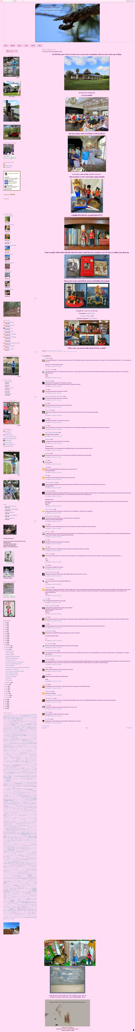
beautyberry (34, 727)
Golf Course (27, 792)
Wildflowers (19, 907)
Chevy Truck (12, 753)
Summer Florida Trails (28, 885)
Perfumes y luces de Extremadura (12, 343)
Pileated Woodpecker (20, 851)
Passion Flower (21, 847)
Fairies (4, 776)
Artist (7, 724)
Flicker (34, 779)
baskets (13, 727)
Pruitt (4, 856)
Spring (5, 882)
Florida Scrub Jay (30, 782)
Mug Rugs (12, 836)
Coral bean (31, 758)
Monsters (27, 832)
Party (16, 847)
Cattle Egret (14, 750)
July (7, 686)
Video (19, 899)
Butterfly (35, 743)
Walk (12, 901)
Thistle (29, 891)
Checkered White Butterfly (27, 751)
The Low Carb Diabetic (10, 345)
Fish (10, 779)
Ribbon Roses (18, 867)
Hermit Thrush (27, 803)
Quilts (8, 858)
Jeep (36, 814)
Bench (36, 728)
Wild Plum (33, 906)
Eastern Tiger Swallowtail (25, 773)
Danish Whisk (28, 764)
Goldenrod (10, 792)
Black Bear (9, 731)
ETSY (29, 775)
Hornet (18, 807)
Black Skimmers (14, 732)
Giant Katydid (13, 789)
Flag (22, 779)
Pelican (35, 847)
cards (10, 749)
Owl (17, 844)
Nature (5, 837)
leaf (30, 821)
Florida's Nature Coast (32, 783)
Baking (13, 725)
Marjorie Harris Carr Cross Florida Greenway (16, 829)
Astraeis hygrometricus (19, 724)
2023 (6, 627)
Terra (46, 546)
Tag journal (27, 889)
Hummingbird (29, 810)
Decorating (16, 765)
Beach (18, 727)
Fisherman (13, 779)
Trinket (12, 895)
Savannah (5, 874)
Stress (4, 885)
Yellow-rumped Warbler (15, 917)
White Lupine (32, 903)
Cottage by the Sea (9, 388)
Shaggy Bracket (6, 877)
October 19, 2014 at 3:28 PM (53, 513)
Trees (30, 893)
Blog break (11, 735)
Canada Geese (11, 746)
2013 (6, 699)
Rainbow (28, 858)
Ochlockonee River (13, 841)
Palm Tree (24, 845)
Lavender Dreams (8, 328)
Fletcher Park (29, 779)
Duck (31, 769)
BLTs (28, 735)
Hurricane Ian (28, 811)
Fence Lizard (30, 777)
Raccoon (23, 858)
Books (47, 351)
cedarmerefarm (48, 691)
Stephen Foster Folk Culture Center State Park (14, 884)
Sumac (12, 885)
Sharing (26, 877)
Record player (31, 859)
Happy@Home (48, 381)
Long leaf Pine (14, 825)
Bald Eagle (23, 725)
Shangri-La (19, 877)
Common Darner (6, 757)
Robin (33, 869)
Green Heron (23, 797)
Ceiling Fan (34, 750)
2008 (6, 708)
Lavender (14, 821)
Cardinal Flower (6, 749)
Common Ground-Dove (15, 757)
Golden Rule (5, 792)
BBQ (16, 727)
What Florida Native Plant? (10, 438)
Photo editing (34, 848)
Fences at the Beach (10, 665)
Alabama (33, 716)
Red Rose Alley (48, 553)
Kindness (25, 818)
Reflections (14, 866)
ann (46, 624)
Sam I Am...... (48, 531)
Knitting (24, 819)
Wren (26, 913)
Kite (11, 819)
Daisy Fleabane (6, 764)
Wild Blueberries (15, 906)
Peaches (32, 847)
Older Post (129, 727)
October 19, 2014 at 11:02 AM (53, 422)
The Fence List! (9, 680)
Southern (35, 880)
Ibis (27, 812)
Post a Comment (45, 725)
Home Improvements (28, 806)
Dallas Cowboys (16, 764)
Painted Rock (9, 845)
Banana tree (34, 725)
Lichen (15, 822)
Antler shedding (29, 721)
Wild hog (23, 906)
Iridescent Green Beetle (26, 814)
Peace (29, 847)
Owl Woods (21, 844)
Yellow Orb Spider (26, 914)
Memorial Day (9, 830)
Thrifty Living (6, 892)
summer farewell (21, 885)
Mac (26, 826)
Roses (27, 870)
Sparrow (16, 881)
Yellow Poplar (31, 914)
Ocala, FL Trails (8, 442)
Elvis (11, 775)
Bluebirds (29, 739)
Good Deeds (32, 792)
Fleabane (24, 779)
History (30, 804)
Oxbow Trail (26, 844)
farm (26, 776)
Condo (13, 758)
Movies (65, 351)
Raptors (14, 859)
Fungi (17, 788)
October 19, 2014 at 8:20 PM (53, 613)
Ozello (30, 844)
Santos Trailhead (34, 873)
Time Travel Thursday (26, 892)
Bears (23, 727)
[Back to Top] (134, 1030)
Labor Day (32, 819)
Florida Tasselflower (11, 783)
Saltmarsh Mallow (13, 873)
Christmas (8, 754)
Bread (4, 742)
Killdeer (22, 818)
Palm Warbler (29, 845)
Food (14, 785)
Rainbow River (34, 858)
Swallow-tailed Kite (20, 888)
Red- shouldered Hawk (23, 862)
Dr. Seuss (23, 769)
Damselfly (21, 764)
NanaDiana (47, 358)
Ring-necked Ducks (9, 869)
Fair (36, 775)
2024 (6, 625)
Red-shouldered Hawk (30, 863)
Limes (36, 822)
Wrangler (20, 913)
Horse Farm (5, 808)
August (7, 684)
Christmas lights (21, 754)
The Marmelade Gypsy (10, 325)
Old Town (33, 841)
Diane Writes (48, 719)
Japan (33, 814)
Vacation (5, 897)
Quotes (17, 858)
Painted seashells (16, 845)
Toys (36, 892)
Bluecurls (32, 739)
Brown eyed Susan (18, 742)
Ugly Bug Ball (29, 896)
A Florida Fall (9, 678)
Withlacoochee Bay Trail (22, 909)
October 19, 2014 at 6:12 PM (53, 569)
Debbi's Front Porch (9, 262)
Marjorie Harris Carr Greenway (31, 829)
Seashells (19, 875)
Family (16, 776)
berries (4, 729)
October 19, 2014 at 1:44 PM (53, 464)
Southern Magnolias (7, 881)
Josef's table (28, 815)
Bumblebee (12, 743)
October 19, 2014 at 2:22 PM (53, 479)
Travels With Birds (9, 331)
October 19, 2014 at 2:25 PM (53, 487)
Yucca (22, 917)
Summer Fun (34, 885)
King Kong (35, 818)
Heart (21, 803)
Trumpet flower (16, 895)
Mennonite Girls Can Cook (10, 506)
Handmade (35, 800)
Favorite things (7, 777)
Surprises (7, 888)
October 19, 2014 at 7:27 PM (53, 602)
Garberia (22, 788)
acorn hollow (48, 579)
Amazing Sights (10, 718)
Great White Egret (26, 796)
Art (31, 723)
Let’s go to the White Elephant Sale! (13, 663)
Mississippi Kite (6, 832)
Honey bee (8, 807)
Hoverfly (22, 810)
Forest (20, 785)
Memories (15, 830)
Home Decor (21, 806)
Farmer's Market (30, 776)
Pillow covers (27, 851)
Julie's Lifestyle (48, 410)
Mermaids (25, 830)
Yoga (20, 917)
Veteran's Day (11, 899)
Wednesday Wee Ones (27, 902)
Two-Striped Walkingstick (22, 896)
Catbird (35, 749)
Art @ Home (7, 390)
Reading (23, 859)
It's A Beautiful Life (9, 289)
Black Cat (13, 731)
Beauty (29, 727)
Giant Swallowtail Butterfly (20, 789)
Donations (29, 768)
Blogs (25, 735)
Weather (16, 902)
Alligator (9, 717)
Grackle (21, 793)
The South (26, 891)
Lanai (35, 819)
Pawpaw (26, 847)
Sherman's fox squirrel (8, 878)
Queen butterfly (25, 856)
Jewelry (5, 815)
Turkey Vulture (9, 896)
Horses (14, 808)
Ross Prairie (31, 870)
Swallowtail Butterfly (28, 888)
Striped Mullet (8, 885)
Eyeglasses (33, 775)
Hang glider (5, 801)
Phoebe (29, 848)
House (33, 808)
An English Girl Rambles (10, 334)
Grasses (35, 793)
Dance (24, 764)
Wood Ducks (31, 910)
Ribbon (15, 867)
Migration (31, 830)
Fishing (19, 779)
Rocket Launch (10, 870)
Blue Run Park (14, 738)
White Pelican (9, 905)
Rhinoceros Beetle (10, 867)
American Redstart (33, 720)
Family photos (21, 776)
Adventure (24, 716)
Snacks (23, 880)
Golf (16, 792)
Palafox (20, 845)
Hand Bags (30, 800)
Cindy (46, 617)
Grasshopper (6, 795)
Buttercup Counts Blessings (11, 515)
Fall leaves (13, 776)
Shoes (14, 878)
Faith (7, 776)
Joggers (8, 815)
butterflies (30, 743)
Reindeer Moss (20, 866)
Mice (28, 830)
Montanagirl (47, 439)
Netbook (24, 837)
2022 (6, 629)
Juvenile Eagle (19, 817)
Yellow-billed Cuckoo (30, 916)
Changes (14, 751)
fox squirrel (19, 786)
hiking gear (10, 804)
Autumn (25, 724)
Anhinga (21, 721)
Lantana (10, 821)
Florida (54, 351)
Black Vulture (29, 732)
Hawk (4, 803)
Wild (6, 906)
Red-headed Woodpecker (19, 863)
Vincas (24, 899)
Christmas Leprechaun (14, 754)
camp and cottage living (50, 482)
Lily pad (22, 822)
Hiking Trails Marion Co (10, 444)
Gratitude (10, 795)
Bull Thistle (7, 743)
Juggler (35, 815)
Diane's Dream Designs (11, 766)
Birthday (25, 729)
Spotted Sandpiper (33, 881)
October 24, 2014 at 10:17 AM (53, 709)
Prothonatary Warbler (28, 855)
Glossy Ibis (35, 789)
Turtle (13, 896)
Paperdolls (9, 847)
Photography (11, 849)
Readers (20, 859)
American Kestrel (16, 720)
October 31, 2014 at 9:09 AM (53, 722)
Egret (4, 775)
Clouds (10, 755)
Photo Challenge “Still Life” (12, 673)
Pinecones (9, 852)
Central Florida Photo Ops (10, 436)
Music (35, 836)
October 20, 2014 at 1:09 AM (53, 647)
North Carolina (33, 837)
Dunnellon (24, 771)
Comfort (19, 755)
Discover (33, 766)
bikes (8, 729)
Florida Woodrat (25, 783)
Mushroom (26, 836)
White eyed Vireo (21, 903)
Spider (19, 881)
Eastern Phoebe (17, 773)
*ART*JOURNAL (8, 393)
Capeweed (25, 747)
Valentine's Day (11, 897)
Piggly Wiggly (13, 851)
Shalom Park (15, 877)
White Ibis (27, 903)
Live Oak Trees (26, 823)
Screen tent (35, 874)
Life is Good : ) (8, 340)
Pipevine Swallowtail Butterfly (26, 852)
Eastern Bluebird (10, 772)
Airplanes (30, 716)
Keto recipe (18, 818)
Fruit (11, 788)
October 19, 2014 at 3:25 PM (53, 506)
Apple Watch (34, 721)
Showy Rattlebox (30, 878)
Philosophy (22, 848)
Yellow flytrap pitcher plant (10, 914)
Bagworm (5, 725)
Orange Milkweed (25, 843)
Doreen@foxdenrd (49, 631)
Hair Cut (15, 799)
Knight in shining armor (17, 819)
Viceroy (16, 899)
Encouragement (15, 775)
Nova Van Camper (18, 840)
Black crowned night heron (21, 731)
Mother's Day (6, 834)
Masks (4, 830)
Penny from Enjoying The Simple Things (54, 396)
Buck (34, 742)
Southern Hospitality (9, 512)
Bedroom (5, 728)
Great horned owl (6, 796)
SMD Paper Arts (8, 382)
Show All (35, 298)
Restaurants (34, 866)
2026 (6, 622)
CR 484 (4, 761)
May (7, 689)
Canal (15, 746)
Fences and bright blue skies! (12, 674)
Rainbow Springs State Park (8, 859)
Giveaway (29, 789)
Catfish (9, 750)
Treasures (17, 893)
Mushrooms (31, 836)
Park (13, 847)
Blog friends (20, 735)
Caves (18, 750)
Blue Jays (23, 736)
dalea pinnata (11, 764)
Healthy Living (17, 803)
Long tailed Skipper (22, 825)
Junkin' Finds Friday (12, 817)
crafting (12, 761)
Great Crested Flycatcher (31, 795)
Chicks (18, 753)
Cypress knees (22, 762)
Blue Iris (15, 736)
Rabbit (20, 858)
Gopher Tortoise (16, 793)
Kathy (46, 425)
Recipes (27, 859)
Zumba (12, 918)
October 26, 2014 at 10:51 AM (53, 715)
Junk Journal (6, 817)
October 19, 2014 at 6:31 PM (53, 575)
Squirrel (27, 882)
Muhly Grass (17, 836)
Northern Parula (11, 840)
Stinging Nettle (24, 884)
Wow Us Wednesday (14, 913)
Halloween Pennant (28, 799)
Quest (30, 856)
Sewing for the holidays (11, 676)
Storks (31, 884)
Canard (24, 746)
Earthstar (5, 772)
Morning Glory (10, 833)
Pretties (19, 855)
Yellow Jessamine (18, 914)
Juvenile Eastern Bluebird (26, 817)
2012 (6, 701)
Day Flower (33, 764)
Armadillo (24, 723)
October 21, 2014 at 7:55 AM (53, 688)
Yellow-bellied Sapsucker (22, 916)
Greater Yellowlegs (33, 796)
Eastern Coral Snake (19, 772)
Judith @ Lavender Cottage (51, 516)
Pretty (23, 855)
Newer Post (44, 727)
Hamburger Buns (25, 800)
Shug (46, 540)
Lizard (31, 823)
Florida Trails (8, 431)
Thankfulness (11, 891)
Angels (18, 721)
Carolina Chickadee (15, 749)
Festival (7, 779)
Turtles (15, 896)
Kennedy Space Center (9, 818)
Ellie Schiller (8, 775)
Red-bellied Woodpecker (8, 863)
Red (7, 860)
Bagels (33, 724)
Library (11, 822)
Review (4, 867)
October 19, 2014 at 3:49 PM (53, 528)
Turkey (4, 896)
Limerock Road (31, 822)
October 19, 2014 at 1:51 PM (53, 472)
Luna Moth (19, 826)
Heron (31, 803)
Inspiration (20, 814)
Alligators (13, 717)
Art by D (34, 723)
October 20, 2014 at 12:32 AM (53, 640)
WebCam (19, 902)
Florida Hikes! (8, 432)
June (7, 688)
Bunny (26, 743)
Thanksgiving (17, 891)
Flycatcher (10, 785)
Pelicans (4, 848)
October (8, 649)
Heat (22, 803)
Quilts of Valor (12, 858)
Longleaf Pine (34, 825)
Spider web (24, 881)
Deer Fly (22, 765)
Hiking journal (15, 804)
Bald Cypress (18, 725)
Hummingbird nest (8, 811)
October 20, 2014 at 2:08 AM (53, 656)
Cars (26, 749)
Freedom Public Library (28, 786)
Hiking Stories (26, 804)
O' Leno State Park (26, 840)
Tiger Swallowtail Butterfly (14, 892)
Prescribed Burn (11, 855)
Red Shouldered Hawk (13, 862)
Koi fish (27, 819)
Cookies (22, 758)
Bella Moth (24, 728)
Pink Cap (13, 852)
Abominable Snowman (17, 716)
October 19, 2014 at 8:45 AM (53, 366)
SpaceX (13, 881)
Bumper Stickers (18, 743)
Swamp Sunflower (13, 889)
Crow (14, 762)
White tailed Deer (20, 905)
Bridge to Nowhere (11, 742)
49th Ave (31, 714)
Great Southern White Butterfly (16, 796)
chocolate (29, 753)
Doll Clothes (16, 768)
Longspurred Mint (13, 826)
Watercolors (11, 902)
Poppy (46, 674)
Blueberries (11, 739)
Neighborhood (10, 837)
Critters (27, 761)
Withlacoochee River (12, 910)
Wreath (24, 913)
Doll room (19, 768)
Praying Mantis (6, 855)
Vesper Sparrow (6, 899)
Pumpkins (8, 856)
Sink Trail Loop (10, 880)
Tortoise (33, 892)
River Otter (15, 869)
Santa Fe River (27, 873)
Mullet (21, 836)
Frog (4, 788)
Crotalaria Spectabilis (9, 762)
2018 (6, 636)
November (8, 647)
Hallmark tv (19, 799)
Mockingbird (12, 832)
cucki (46, 460)
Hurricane (13, 811)
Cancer (27, 746)
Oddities (29, 841)
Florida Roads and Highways (12, 658)
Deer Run (30, 765)
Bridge (7, 742)
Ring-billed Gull (29, 867)
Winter (11, 909)
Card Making (31, 747)
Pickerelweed (25, 849)
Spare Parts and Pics (9, 348)
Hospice (18, 808)
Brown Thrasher (30, 742)
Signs (36, 878)
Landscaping (6, 821)
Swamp (7, 889)
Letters (8, 822)
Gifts (26, 789)
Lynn (46, 389)
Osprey (14, 844)
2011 (6, 703)
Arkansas (20, 723)
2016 (6, 640)
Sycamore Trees (21, 889)
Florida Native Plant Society (15, 782)
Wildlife (24, 907)
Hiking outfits (21, 804)
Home (87, 727)
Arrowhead (28, 723)
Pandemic (5, 847)
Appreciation (8, 723)
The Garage (22, 891)
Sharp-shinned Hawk (32, 877)
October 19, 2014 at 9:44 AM (53, 393)
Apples (4, 723)
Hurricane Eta (23, 811)
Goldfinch (13, 792)
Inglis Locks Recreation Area (13, 814)
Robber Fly (29, 869)
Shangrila (23, 877)
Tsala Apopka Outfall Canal (24, 895)
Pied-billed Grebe (6, 851)
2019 (6, 635)
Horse (25, 807)
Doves (12, 769)
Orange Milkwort (31, 843)
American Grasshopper (7, 720)
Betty (46, 475)
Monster (23, 832)
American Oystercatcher (25, 720)
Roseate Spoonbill (17, 870)
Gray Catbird (15, 795)
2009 (6, 706)
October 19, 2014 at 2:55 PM (53, 496)
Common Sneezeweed (24, 757)
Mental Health (20, 830)
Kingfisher (5, 819)
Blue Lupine (27, 736)
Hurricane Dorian (18, 811)
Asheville (13, 724)
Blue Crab (35, 735)
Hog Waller (35, 804)
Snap (46, 598)
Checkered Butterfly (19, 751)
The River (7, 233)
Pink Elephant (17, 852)
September (8, 682)
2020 (6, 633)
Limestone (5, 823)
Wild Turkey (9, 907)
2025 (6, 624)
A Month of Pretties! (10, 654)
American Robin (6, 721)
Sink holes (5, 880)
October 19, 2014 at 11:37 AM (53, 436)
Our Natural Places (9, 434)
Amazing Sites (19, 718)
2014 (6, 644)
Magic (32, 826)
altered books (19, 717)
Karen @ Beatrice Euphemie (51, 650)
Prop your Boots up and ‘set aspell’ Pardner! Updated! (17, 667)
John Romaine (15, 815)
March (7, 693)
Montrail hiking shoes (33, 832)
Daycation (8, 765)
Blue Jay (19, 736)
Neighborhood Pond (18, 837)
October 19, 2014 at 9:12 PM (53, 627)
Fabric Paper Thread (9, 224)
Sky (21, 880)
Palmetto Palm (34, 845)
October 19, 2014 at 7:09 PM (53, 595)
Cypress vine (34, 762)
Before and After (18, 728)
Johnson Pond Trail (22, 815)
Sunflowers (19, 886)
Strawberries (34, 884)
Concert (10, 758)
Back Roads (29, 724)
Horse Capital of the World (31, 807)
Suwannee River (12, 888)
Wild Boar (20, 906)
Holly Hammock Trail (11, 806)
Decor (11, 765)
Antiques (25, 721)
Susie (46, 418)
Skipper (19, 880)
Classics (31, 754)
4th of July (10, 716)
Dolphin (26, 768)
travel (14, 893)
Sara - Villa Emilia (49, 643)
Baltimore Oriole (29, 725)
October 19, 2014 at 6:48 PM (53, 584)
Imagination (5, 814)
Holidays (5, 806)
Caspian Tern (29, 749)
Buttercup (47, 712)
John (11, 815)
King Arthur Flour (30, 818)
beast (26, 727)
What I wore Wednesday (13, 903)
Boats (36, 739)
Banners (4, 727)
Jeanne (46, 565)
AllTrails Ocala (8, 440)
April (7, 691)
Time (21, 892)
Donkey (32, 768)
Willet (27, 907)
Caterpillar (5, 750)
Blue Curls (5, 736)
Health (12, 803)
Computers (5, 758)
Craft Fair (8, 761)
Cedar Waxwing (28, 750)
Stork (28, 884)
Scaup (20, 874)
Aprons (12, 723)
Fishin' (17, 779)
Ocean (8, 841)
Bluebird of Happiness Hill (22, 739)
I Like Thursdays (13, 812)
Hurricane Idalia (34, 811)
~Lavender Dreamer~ (8, 165)
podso (46, 524)
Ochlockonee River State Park (22, 841)
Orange (20, 843)
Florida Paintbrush (23, 782)
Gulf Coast (32, 797)
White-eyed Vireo (28, 905)
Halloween (23, 799)
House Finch (9, 810)
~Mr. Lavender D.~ (8, 167)
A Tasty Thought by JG (10, 518)
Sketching (15, 880)
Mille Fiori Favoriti (9, 254)
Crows (17, 762)
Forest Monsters (31, 785)
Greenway (28, 797)
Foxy (22, 786)
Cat (33, 749)
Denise (46, 705)
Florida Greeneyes (6, 782)
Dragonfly (28, 769)
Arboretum (16, 723)
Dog (10, 768)
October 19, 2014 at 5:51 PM (53, 562)
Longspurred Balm (6, 826)
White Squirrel (14, 905)
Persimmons (9, 848)
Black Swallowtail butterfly (22, 732)
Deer (20, 765)
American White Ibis (13, 721)
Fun (62, 351)
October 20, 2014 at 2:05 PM (53, 671)
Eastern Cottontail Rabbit (28, 772)
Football (16, 785)
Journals (32, 815)
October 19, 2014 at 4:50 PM (53, 543)
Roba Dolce (24, 869)
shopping (24, 878)
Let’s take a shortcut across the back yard (15, 662)
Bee (8, 728)
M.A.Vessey (23, 826)
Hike (33, 803)
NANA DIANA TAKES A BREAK (11, 509)
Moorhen (5, 833)
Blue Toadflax (30, 738)
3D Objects (26, 714)
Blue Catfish (31, 735)
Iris (31, 814)
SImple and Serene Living (51, 572)
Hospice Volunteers (24, 808)
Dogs (12, 768)
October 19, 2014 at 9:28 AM (53, 386)
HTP (25, 810)
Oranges (11, 844)
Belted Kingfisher (30, 728)
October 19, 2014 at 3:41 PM (53, 521)
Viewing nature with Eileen (11, 245)
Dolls (50, 351)
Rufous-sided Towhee (24, 871)
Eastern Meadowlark (10, 773)
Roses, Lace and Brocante (51, 605)
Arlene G (47, 667)
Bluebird (14, 739)
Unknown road (34, 896)
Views (22, 899)
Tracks (4, 893)
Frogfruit (6, 788)
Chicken (15, 753)
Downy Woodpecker (17, 769)
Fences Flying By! (9, 652)
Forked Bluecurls (13, 786)
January (8, 697)
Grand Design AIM (26, 793)
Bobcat (4, 740)
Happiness (15, 801)
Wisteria (15, 909)
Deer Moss (26, 765)
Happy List (25, 801)
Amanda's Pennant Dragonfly (27, 717)
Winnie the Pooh (6, 909)
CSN (19, 762)
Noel (27, 837)
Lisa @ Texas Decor (49, 509)
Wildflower (14, 907)
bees (11, 728)
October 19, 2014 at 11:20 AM (53, 429)
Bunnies (23, 743)
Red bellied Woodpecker (17, 860)
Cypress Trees (29, 762)
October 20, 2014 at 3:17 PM (53, 681)
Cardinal (35, 747)
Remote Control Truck (27, 866)
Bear (21, 727)
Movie (35, 834)
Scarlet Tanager (16, 874)
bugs (4, 743)
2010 (6, 705)
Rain (26, 858)
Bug (36, 742)
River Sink (20, 869)
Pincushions (32, 851)
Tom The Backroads (9, 322)
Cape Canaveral (20, 747)
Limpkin (9, 823)
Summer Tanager (6, 886)
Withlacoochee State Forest (22, 910)
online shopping (13, 843)
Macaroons (29, 826)
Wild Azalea (9, 906)
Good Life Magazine (9, 793)
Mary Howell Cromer (49, 698)
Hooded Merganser (13, 807)
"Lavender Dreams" (9, 215)
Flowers (5, 785)
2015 (6, 642)
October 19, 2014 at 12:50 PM (53, 450)
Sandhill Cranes (20, 873)
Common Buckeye (33, 755)
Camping (5, 746)
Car (27, 747)
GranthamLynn (48, 587)
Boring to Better (29, 740)
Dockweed (7, 768)
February (8, 695)
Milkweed (35, 830)
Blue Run (9, 738)
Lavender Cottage (19, 821)
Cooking (26, 758)
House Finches (14, 810)
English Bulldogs (25, 775)
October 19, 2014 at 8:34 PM (53, 620)
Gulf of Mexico (10, 799)
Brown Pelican (24, 742)
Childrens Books (23, 753)
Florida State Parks (9, 446)
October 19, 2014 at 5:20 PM (53, 550)
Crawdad (19, 761)
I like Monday (6, 812)
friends (58, 351)
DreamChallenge (48, 491)
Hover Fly (19, 810)
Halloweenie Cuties (10, 651)
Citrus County (27, 754)
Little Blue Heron (19, 823)
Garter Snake (27, 788)
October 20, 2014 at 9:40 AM (53, 664)
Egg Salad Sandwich (33, 773)
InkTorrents (7, 384)
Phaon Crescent (16, 848)
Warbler (19, 901)
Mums (23, 836)
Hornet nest (21, 807)
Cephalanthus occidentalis (8, 751)
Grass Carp (32, 793)
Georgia (8, 789)
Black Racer (9, 732)
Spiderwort (28, 881)
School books (24, 874)
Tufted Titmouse (33, 895)
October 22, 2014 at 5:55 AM (53, 702)
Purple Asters (13, 856)
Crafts (16, 761)
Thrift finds (70, 351)
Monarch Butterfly (18, 832)
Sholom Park (18, 878)
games (19, 788)
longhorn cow (28, 825)
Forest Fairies (24, 785)
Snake (26, 880)
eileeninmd (47, 453)
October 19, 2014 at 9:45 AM (53, 400)
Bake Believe (9, 725)
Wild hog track (28, 906)
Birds (21, 729)
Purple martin (18, 856)
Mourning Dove (31, 834)
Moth (36, 833)
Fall (9, 776)
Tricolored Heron (6, 895)
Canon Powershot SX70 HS (11, 747)
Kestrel (14, 818)
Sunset (23, 886)
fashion (35, 776)
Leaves (32, 821)
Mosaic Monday (17, 833)
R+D (5, 164)
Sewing (30, 875)
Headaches (8, 803)
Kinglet (9, 819)
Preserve (16, 855)
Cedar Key (22, 750)
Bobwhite (12, 740)
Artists (9, 724)
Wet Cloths (5, 903)
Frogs (9, 788)
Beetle (13, 728)
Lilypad (25, 822)
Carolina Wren (22, 749)
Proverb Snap (34, 855)
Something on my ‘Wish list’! (12, 669)
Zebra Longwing (26, 917)
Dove (9, 769)
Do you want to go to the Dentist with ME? (15, 671)
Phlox (26, 848)
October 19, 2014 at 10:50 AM (53, 415)
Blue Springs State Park (22, 738)
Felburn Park (25, 777)
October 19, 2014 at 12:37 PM (53, 443)
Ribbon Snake (23, 867)
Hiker (6, 804)
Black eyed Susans (30, 731)
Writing (33, 913)
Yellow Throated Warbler (13, 916)
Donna (46, 684)
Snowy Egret (30, 880)
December (8, 645)
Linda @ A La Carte (49, 369)
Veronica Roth (48, 659)
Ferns (4, 779)
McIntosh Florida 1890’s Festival (13, 656)
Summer (16, 885)
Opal (17, 843)
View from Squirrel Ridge (10, 337)
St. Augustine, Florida (10, 660)
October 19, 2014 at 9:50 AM (53, 407)
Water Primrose (6, 902)
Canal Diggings (19, 746)
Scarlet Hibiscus (10, 874)
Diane (46, 403)
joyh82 (46, 467)
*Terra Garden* (8, 280)
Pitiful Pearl (34, 852)
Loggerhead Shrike (7, 825)
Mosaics (32, 833)
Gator (30, 788)
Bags (36, 724)
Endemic (19, 775)
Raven (17, 859)
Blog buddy (15, 735)
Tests (30, 889)
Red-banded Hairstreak (33, 862)
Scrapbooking (29, 874)
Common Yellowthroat (33, 757)
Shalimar (10, 877)
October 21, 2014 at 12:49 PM (53, 695)
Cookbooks (18, 758)
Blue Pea (31, 736)
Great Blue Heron (22, 795)
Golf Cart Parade (21, 792)
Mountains (24, 834)
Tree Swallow (26, 893)
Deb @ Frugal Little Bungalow (51, 432)
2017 (6, 638)
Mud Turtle (9, 836)
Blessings (7, 735)
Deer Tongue (34, 765)
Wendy (35, 902)
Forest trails (8, 786)
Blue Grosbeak (10, 736)
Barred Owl (9, 727)
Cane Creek (31, 746)
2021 (6, 631)
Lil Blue (18, 822)
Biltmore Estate (12, 729)
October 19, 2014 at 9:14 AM (53, 377)
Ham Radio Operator (18, 800)
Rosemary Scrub (23, 870)
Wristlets (29, 913)
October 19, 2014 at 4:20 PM (53, 536)
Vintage (75, 351)
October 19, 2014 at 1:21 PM (53, 457)
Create (23, 761)
